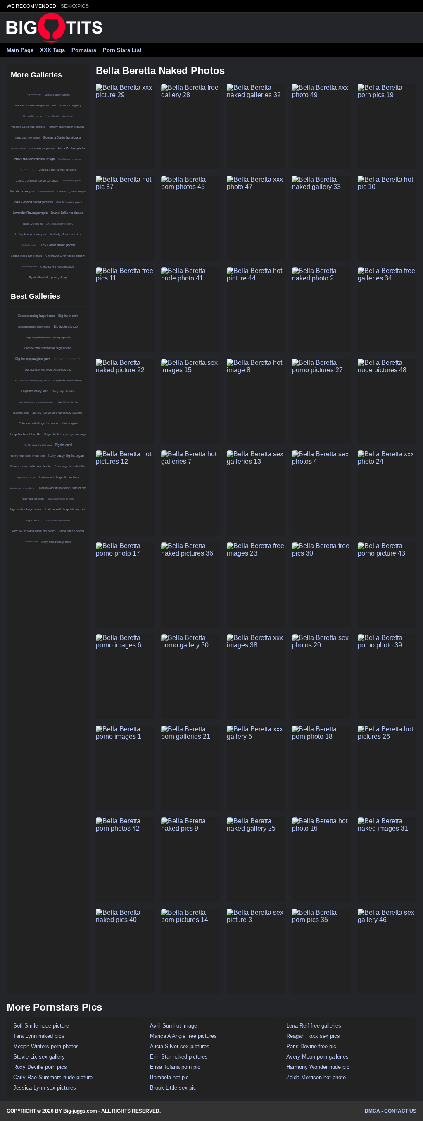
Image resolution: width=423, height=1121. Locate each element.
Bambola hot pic (169, 1077)
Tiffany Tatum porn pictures (67, 126)
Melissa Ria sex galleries (57, 94)
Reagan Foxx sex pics (313, 1036)
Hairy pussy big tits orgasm (67, 456)
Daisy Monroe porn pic (33, 94)
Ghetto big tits (70, 423)
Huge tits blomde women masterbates (35, 402)
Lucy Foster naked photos (57, 245)
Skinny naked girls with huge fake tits (57, 412)
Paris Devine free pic (311, 1046)
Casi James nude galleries (69, 202)
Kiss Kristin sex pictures (42, 148)
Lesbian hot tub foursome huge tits (48, 369)
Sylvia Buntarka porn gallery (48, 277)
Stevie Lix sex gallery (39, 1057)
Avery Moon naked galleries (71, 181)
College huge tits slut (74, 359)
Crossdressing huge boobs (36, 316)
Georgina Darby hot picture (62, 137)
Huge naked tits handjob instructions (62, 487)
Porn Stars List (122, 50)
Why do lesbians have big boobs (34, 530)
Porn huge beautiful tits (70, 466)
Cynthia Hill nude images (57, 266)
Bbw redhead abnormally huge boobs (32, 380)
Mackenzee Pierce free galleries (32, 105)
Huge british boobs (71, 530)
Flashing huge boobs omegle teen (27, 456)
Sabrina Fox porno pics (46, 191)
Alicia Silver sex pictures (179, 1046)
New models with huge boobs (30, 466)
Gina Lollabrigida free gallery (59, 224)
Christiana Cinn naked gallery (65, 255)
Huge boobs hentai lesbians (67, 380)
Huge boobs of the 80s (25, 434)
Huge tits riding (21, 413)
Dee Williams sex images (70, 159)
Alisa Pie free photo (71, 148)
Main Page (20, 50)
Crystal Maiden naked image (59, 116)
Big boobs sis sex (66, 326)
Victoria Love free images (28, 126)
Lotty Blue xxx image (18, 148)
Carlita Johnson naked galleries (37, 180)
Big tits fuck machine (26, 477)
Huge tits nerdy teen (34, 391)
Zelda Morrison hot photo (316, 1077)
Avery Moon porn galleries (317, 1057)
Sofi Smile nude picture (41, 1026)
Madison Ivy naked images (71, 191)
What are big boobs (31, 542)
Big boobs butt (34, 520)
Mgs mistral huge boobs (26, 509)
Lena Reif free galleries (313, 1026)
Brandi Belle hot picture (67, 213)
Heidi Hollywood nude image (34, 159)
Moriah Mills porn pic (33, 116)
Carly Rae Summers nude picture (53, 1077)
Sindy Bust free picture (27, 138)
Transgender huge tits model (60, 499)
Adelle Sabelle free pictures (57, 169)
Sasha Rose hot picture (26, 255)
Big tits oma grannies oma (38, 445)
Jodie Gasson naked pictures (33, 202)
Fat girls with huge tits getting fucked (57, 520)
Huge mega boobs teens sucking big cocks (48, 337)
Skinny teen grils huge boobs (56, 542)
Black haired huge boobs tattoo (34, 327)
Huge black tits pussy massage (65, 434)
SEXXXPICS (75, 6)
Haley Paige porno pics (31, 234)
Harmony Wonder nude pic (317, 1067)
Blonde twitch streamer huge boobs (47, 348)
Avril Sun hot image (173, 1026)
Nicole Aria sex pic (33, 224)
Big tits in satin (68, 316)
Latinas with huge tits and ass (59, 477)
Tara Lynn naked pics (38, 1036)
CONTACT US (400, 1111)
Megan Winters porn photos (46, 1046)
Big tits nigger (58, 359)
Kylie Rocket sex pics (28, 245)
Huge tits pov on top (67, 402)
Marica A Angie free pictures (183, 1036)
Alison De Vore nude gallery (66, 105)
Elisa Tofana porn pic (175, 1067)
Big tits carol (63, 445)
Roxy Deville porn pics (40, 1067)
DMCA (372, 1111)
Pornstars (83, 50)
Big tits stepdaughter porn (32, 359)
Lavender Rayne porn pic (30, 213)
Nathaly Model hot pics (65, 234)
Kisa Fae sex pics (22, 191)
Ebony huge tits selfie (63, 391)
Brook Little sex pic (173, 1088)
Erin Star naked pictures (179, 1057)
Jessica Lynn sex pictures (44, 1088)
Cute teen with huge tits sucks (39, 423)
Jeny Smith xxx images (28, 170)
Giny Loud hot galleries (29, 267)
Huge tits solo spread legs (22, 488)
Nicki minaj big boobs (33, 499)
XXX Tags (52, 50)
